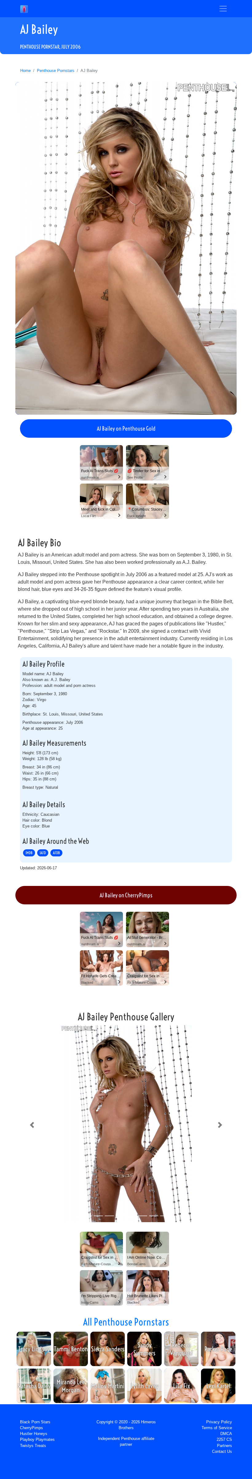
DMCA (226, 1433)
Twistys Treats (33, 1445)
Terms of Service (217, 1427)
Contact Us (222, 1451)
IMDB (29, 852)
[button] (32, 1125)
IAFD (43, 852)
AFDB (56, 852)
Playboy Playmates (37, 1439)
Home (25, 70)
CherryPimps (31, 1427)
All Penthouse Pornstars (126, 1322)
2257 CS (224, 1439)
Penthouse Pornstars (55, 70)
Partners (224, 1445)
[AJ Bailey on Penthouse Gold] (126, 248)
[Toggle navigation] (223, 8)
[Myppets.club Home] (24, 8)
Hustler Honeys (33, 1433)
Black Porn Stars (35, 1422)
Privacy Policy (219, 1422)
